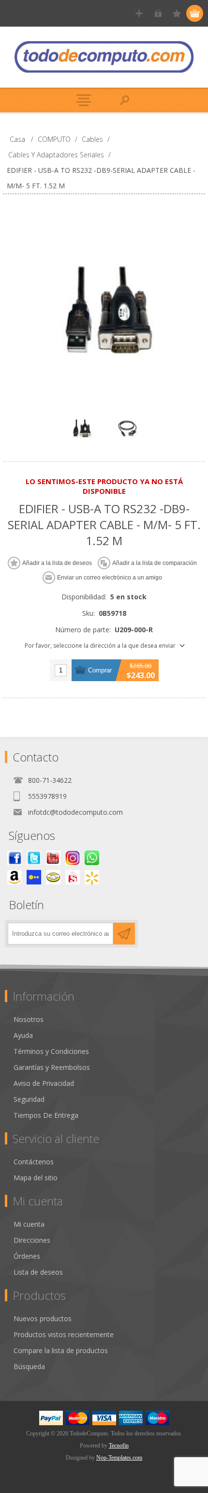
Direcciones (32, 1240)
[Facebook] (14, 858)
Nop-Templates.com (119, 1457)
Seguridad (29, 1099)
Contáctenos (34, 1161)
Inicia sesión (157, 13)
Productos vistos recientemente (64, 1334)
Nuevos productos (43, 1318)
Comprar (100, 670)
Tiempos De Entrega (46, 1115)
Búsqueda (29, 1366)
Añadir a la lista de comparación (154, 563)
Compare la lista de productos (61, 1350)
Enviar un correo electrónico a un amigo (109, 577)
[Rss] (92, 858)
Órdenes (27, 1256)
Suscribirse (124, 934)
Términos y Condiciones (51, 1051)
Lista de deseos (38, 1272)
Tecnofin (119, 1445)
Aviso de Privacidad (44, 1083)
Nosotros (29, 1019)
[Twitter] (34, 858)
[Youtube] (53, 858)
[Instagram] (72, 858)
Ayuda (23, 1035)
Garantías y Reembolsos (52, 1067)
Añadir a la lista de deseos (57, 563)
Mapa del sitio (36, 1177)
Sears (72, 877)
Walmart (92, 877)
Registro (139, 13)
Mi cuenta (29, 1224)
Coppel (34, 877)
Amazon (14, 877)
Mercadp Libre (53, 877)
